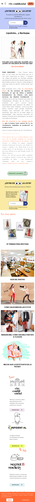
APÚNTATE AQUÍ (15, 484)
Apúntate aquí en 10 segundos (19, 141)
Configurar (25, 500)
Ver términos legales (13, 27)
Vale (10, 500)
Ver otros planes (17, 66)
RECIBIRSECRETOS (30, 4)
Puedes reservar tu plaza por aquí (17, 163)
